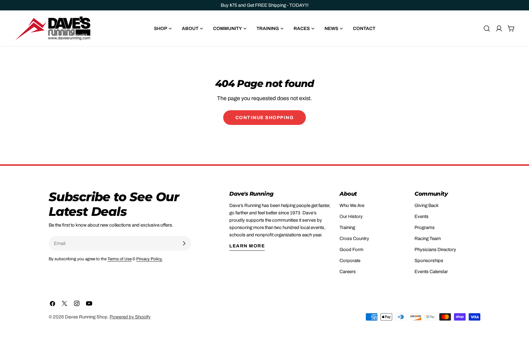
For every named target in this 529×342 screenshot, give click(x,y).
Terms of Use (119, 259)
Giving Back (427, 205)
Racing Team (428, 238)
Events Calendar (431, 271)
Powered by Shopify (130, 316)
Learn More (247, 245)
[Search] (487, 28)
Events (422, 216)
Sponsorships (429, 260)
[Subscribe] (184, 243)
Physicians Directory (435, 249)
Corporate (350, 260)
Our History (351, 216)
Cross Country (354, 238)
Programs (425, 227)
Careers (348, 271)
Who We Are (352, 205)
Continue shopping (264, 117)
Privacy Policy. (149, 259)
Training (347, 227)
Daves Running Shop (86, 316)
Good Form (351, 249)
